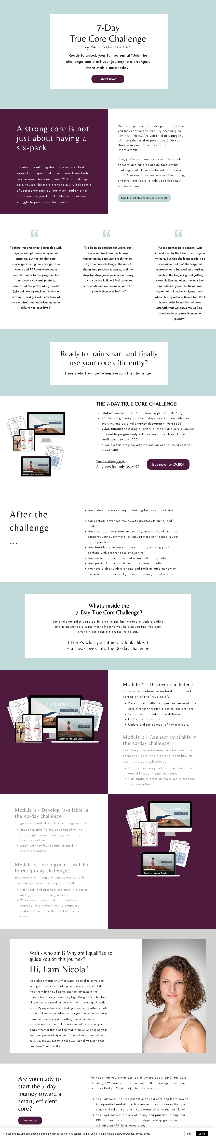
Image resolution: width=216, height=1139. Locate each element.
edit (189, 1133)
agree (202, 1133)
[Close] (212, 1133)
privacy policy (143, 1133)
